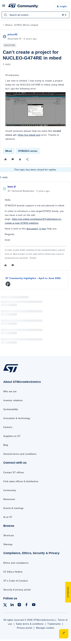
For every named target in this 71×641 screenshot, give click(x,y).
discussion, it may (36, 228)
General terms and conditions (19, 454)
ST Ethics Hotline (12, 571)
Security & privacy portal (17, 589)
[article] (35, 226)
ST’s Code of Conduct (15, 580)
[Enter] (5, 15)
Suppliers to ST (11, 436)
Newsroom (9, 499)
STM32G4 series (27, 151)
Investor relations (13, 400)
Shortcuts (8, 535)
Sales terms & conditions (30, 623)
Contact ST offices (13, 472)
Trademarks (54, 623)
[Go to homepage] (10, 372)
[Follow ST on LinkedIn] (12, 605)
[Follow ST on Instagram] (19, 605)
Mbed (8, 151)
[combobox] (35, 15)
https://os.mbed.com (29, 135)
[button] (4, 6)
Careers (7, 427)
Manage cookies (45, 627)
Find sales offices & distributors (20, 481)
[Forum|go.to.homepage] (23, 6)
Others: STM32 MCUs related (21, 25)
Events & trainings (13, 508)
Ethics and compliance (15, 562)
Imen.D (12, 186)
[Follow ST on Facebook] (26, 605)
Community (9, 490)
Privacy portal (24, 627)
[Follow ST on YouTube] (34, 605)
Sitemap (7, 544)
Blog (5, 445)
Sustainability (10, 409)
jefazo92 (13, 34)
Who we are (10, 391)
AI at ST (7, 517)
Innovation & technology (16, 418)
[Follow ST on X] (5, 605)
